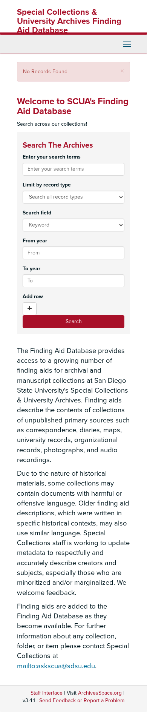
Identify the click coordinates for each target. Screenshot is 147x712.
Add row (33, 296)
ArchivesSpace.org (100, 693)
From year (35, 240)
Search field (37, 213)
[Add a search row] (30, 308)
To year (31, 268)
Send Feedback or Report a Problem (81, 700)
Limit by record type (47, 185)
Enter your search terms (52, 157)
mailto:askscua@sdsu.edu (56, 666)
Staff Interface (47, 693)
